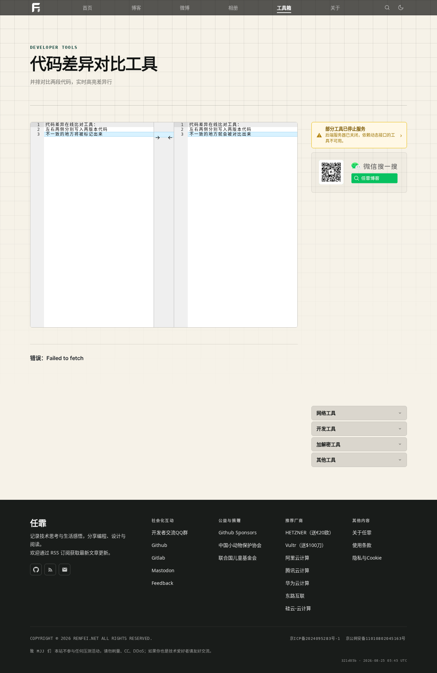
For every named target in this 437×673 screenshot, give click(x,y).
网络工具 (326, 413)
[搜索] (387, 7)
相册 (233, 8)
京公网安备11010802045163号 (376, 638)
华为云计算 (297, 583)
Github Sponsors (237, 532)
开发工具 (326, 428)
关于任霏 (361, 532)
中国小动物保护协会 (240, 545)
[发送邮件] (64, 569)
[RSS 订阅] (50, 569)
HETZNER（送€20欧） (309, 532)
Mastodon (163, 570)
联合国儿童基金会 (237, 557)
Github (159, 545)
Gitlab (158, 557)
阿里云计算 (297, 557)
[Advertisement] (359, 299)
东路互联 (295, 595)
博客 (136, 8)
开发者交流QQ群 (170, 532)
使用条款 (361, 545)
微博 (184, 8)
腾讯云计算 (297, 570)
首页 (87, 8)
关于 (335, 8)
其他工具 (326, 459)
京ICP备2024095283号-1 (315, 638)
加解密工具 (328, 444)
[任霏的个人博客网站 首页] (36, 7)
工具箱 (284, 8)
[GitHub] (36, 569)
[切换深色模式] (401, 7)
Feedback (162, 583)
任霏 (38, 523)
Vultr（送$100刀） (305, 545)
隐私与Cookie (367, 557)
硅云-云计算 (298, 608)
